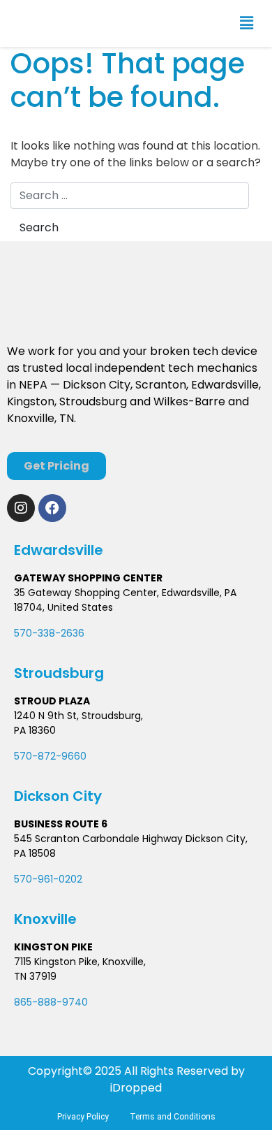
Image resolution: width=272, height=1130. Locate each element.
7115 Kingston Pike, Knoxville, (80, 962)
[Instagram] (21, 508)
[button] (246, 23)
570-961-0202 (48, 879)
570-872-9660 (50, 756)
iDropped (136, 1088)
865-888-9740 (51, 1002)
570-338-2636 (49, 633)
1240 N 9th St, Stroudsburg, (78, 716)
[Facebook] (52, 508)
